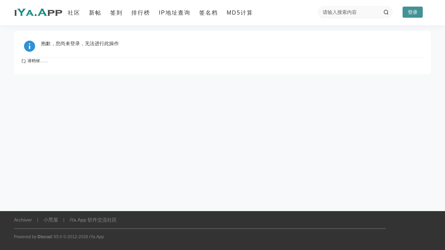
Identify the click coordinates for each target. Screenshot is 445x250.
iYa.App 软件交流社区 (93, 220)
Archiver (23, 220)
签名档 (208, 13)
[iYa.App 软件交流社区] (38, 13)
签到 (116, 13)
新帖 (95, 13)
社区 (74, 13)
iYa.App (96, 236)
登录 (413, 12)
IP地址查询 (175, 13)
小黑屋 (50, 220)
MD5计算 (240, 13)
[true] (386, 12)
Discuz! (45, 236)
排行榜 (140, 13)
